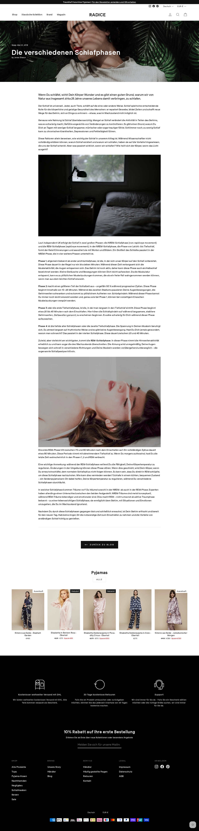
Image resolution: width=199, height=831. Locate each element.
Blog (49, 776)
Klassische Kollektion (32, 14)
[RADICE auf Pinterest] (168, 766)
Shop (14, 14)
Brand (50, 14)
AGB (121, 776)
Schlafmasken (19, 790)
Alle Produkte (19, 767)
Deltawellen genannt (65, 315)
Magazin (61, 14)
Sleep (14, 45)
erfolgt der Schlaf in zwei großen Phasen (82, 242)
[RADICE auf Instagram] (156, 766)
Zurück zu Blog (101, 544)
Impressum (125, 767)
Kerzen (15, 794)
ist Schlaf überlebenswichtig (77, 120)
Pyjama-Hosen (19, 776)
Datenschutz (125, 771)
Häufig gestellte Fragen (95, 771)
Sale (14, 799)
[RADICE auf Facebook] (162, 766)
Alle (99, 579)
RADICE (97, 14)
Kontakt (87, 780)
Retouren (88, 776)
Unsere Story (54, 767)
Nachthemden (19, 780)
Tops (14, 771)
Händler (51, 771)
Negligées (17, 785)
